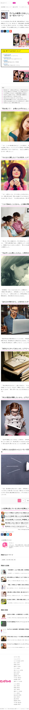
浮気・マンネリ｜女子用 (18, 670)
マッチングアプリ (17, 659)
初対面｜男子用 (16, 687)
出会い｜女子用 (16, 662)
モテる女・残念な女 (17, 677)
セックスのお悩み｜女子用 (19, 660)
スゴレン (11, 543)
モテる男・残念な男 (17, 702)
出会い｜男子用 (16, 685)
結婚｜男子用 (16, 698)
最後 (28, 500)
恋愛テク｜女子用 (17, 666)
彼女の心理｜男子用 (17, 695)
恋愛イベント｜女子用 (18, 681)
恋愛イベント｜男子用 (18, 691)
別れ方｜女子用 (16, 672)
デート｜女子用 (16, 668)
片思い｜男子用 (16, 689)
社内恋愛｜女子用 (17, 679)
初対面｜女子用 (16, 664)
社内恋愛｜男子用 (17, 704)
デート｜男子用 (16, 693)
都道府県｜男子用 (17, 700)
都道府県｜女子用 (17, 675)
